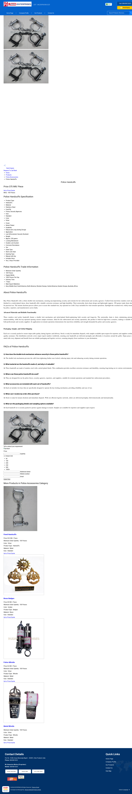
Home (8, 173)
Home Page (10, 13)
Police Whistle (9, 662)
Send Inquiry (10, 168)
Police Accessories (12, 177)
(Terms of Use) (35, 787)
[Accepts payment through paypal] (21, 778)
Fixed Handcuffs (10, 534)
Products (8, 175)
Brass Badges (9, 598)
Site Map (108, 771)
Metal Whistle (9, 726)
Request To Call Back (10, 170)
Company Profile (24, 13)
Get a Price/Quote (9, 190)
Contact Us (51, 13)
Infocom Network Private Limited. (33, 789)
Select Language (123, 789)
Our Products (38, 13)
